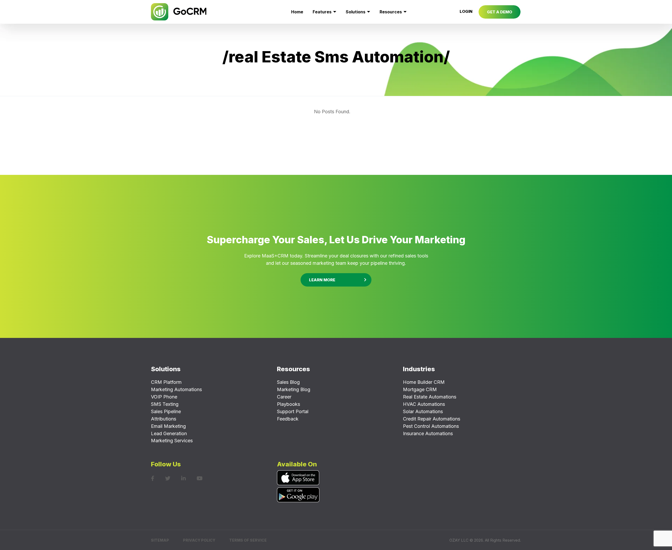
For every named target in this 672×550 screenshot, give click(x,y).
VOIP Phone (164, 397)
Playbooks (288, 404)
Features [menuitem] (322, 11)
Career (284, 397)
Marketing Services (172, 440)
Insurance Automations (428, 433)
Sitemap (160, 540)
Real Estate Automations (429, 397)
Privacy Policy (199, 540)
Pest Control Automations (431, 426)
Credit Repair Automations (431, 419)
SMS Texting (164, 404)
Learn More (322, 279)
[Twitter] (167, 478)
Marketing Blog (293, 389)
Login (466, 11)
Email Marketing (168, 426)
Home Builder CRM (424, 382)
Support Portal (292, 411)
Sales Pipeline (166, 411)
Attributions (163, 419)
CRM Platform (166, 382)
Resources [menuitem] (391, 11)
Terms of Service (248, 540)
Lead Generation (169, 433)
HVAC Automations (424, 404)
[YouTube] (200, 478)
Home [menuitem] (297, 11)
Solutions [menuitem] (355, 11)
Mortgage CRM (420, 389)
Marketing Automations (176, 389)
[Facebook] (152, 478)
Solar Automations (423, 411)
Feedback (287, 419)
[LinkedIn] (183, 478)
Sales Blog (288, 382)
